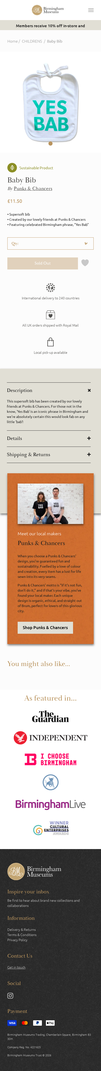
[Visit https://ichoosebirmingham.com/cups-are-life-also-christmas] (50, 760)
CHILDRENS (32, 41)
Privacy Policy (17, 939)
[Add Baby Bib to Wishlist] (85, 263)
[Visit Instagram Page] (10, 996)
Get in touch (16, 967)
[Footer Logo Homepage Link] (34, 872)
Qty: (15, 243)
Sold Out (43, 263)
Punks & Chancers (33, 189)
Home (12, 41)
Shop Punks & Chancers (45, 627)
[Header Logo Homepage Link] (48, 10)
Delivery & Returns (21, 929)
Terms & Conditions (22, 934)
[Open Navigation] (91, 10)
